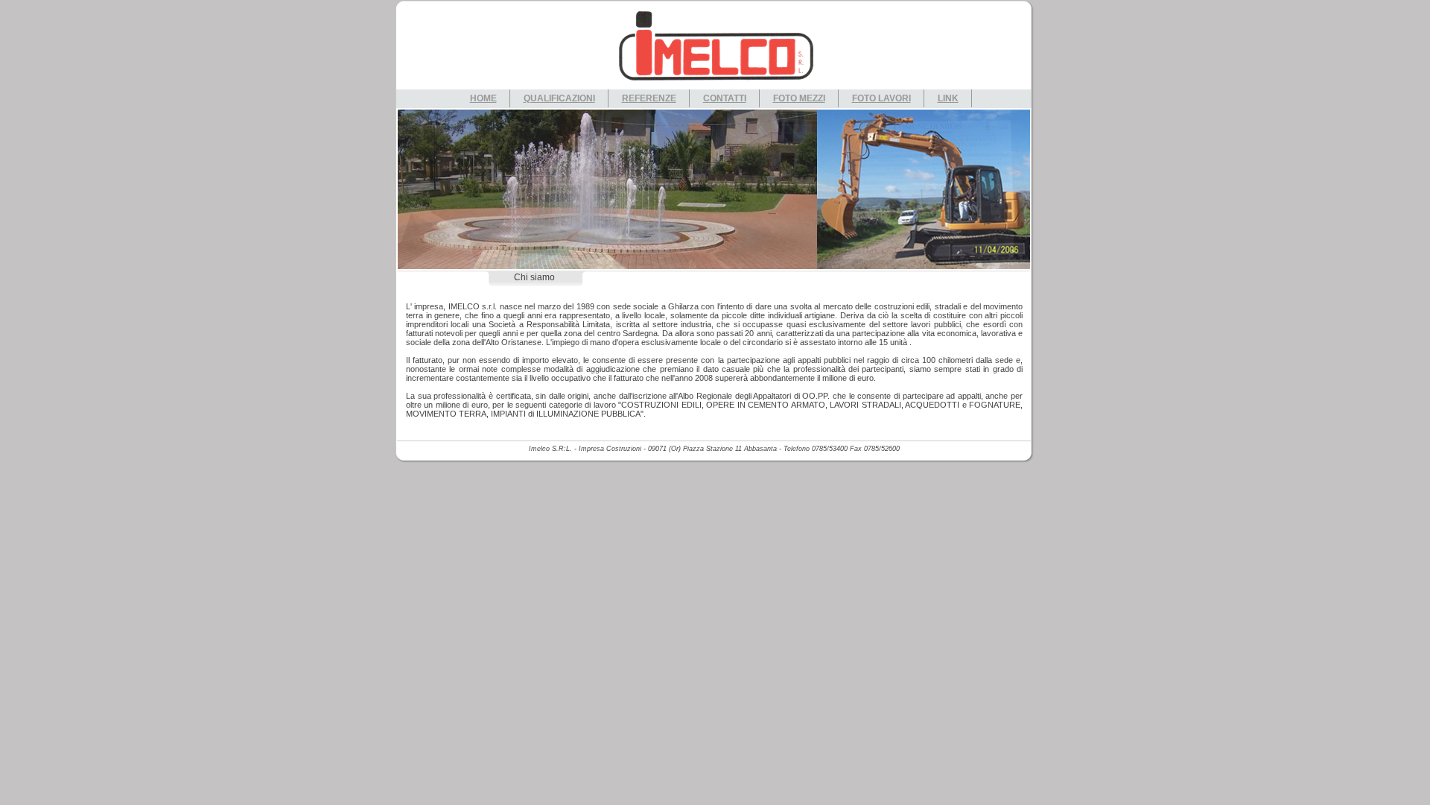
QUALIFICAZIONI (559, 98)
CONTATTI (724, 98)
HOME (483, 98)
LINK (948, 98)
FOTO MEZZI (799, 98)
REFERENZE (649, 98)
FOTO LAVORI (881, 98)
